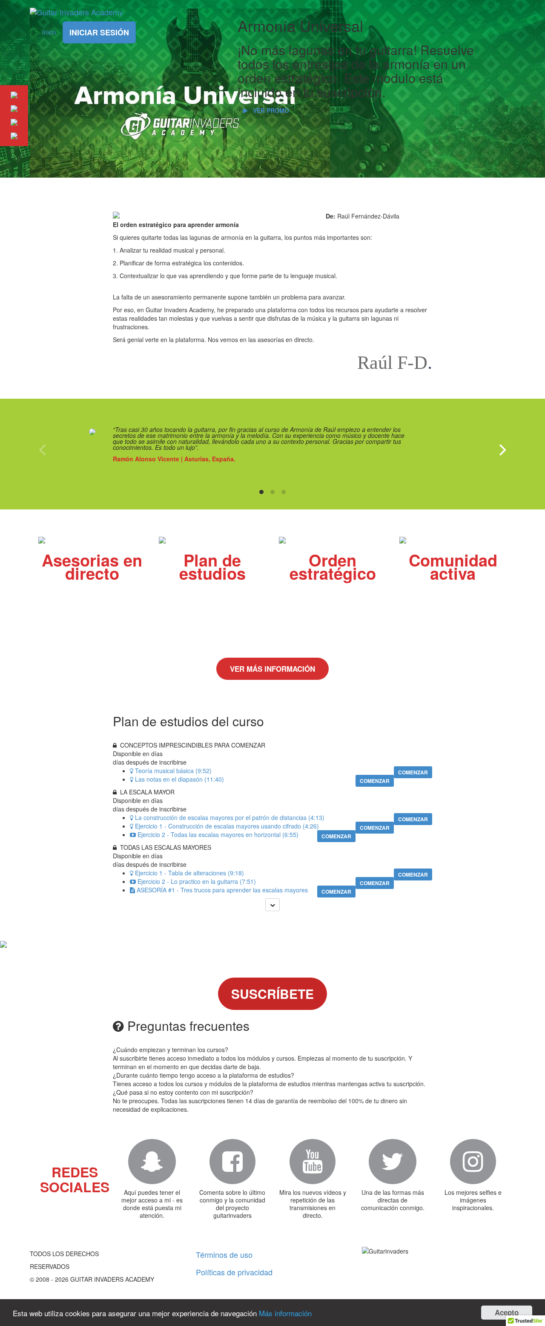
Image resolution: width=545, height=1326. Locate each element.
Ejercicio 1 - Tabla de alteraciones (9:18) (189, 873)
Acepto (507, 1312)
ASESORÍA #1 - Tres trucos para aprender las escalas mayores (222, 890)
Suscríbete (272, 993)
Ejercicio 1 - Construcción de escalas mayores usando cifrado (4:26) (227, 826)
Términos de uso (224, 1254)
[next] (501, 449)
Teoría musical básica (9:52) (173, 770)
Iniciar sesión (99, 32)
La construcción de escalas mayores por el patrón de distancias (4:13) (229, 817)
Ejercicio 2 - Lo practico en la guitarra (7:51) (197, 881)
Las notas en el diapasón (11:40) (179, 779)
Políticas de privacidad (234, 1271)
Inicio (49, 32)
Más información (285, 1313)
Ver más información (272, 669)
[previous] (43, 449)
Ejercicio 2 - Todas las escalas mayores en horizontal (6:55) (218, 834)
